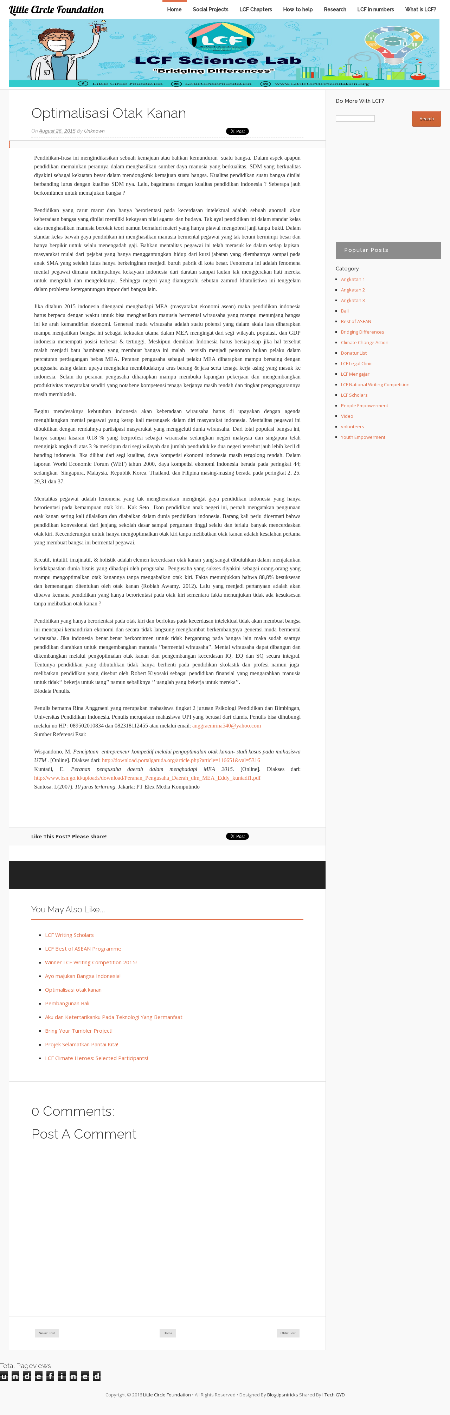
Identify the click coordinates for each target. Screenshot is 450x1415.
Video (347, 416)
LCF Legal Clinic (356, 363)
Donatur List (354, 353)
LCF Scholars (354, 395)
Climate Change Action (364, 342)
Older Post (288, 1333)
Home (174, 9)
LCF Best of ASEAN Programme (83, 948)
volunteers (352, 426)
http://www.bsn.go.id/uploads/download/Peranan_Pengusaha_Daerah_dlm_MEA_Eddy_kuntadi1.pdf (147, 778)
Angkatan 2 (353, 290)
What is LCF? (420, 9)
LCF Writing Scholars (69, 934)
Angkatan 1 (353, 279)
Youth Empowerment (363, 437)
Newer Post (47, 1333)
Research (335, 9)
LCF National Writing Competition (375, 384)
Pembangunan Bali (67, 1003)
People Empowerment (364, 405)
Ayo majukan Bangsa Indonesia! (83, 975)
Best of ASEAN (356, 321)
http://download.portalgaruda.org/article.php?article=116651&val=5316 (181, 760)
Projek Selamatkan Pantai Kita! (81, 1044)
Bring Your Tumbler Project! (78, 1030)
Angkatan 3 (353, 300)
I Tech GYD (333, 1394)
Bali (345, 311)
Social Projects (211, 9)
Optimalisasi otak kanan (73, 989)
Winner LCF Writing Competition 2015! (91, 962)
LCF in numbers (376, 9)
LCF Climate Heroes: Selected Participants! (96, 1057)
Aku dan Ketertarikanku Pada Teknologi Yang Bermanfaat (113, 1016)
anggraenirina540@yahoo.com (226, 726)
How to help (298, 9)
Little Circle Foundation (56, 9)
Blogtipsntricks (282, 1394)
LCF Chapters (256, 9)
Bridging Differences (362, 332)
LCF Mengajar (355, 374)
